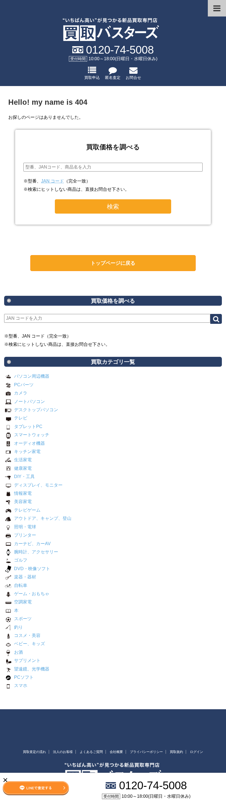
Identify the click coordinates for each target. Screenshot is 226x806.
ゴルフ (20, 560)
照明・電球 (25, 527)
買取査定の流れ (34, 752)
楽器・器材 (25, 577)
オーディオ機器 (29, 443)
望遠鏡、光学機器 (31, 669)
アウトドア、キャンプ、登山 (42, 518)
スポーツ (23, 618)
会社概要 (116, 752)
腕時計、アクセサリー (36, 552)
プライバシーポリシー (146, 752)
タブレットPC (28, 426)
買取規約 (176, 752)
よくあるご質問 (91, 752)
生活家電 (23, 459)
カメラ (20, 393)
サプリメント (27, 660)
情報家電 (23, 493)
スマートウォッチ (31, 434)
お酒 (18, 652)
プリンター (25, 535)
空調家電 (23, 602)
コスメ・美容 (27, 635)
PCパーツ (24, 384)
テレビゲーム (27, 510)
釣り (18, 627)
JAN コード (52, 181)
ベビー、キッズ (29, 643)
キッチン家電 (27, 451)
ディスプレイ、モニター (38, 485)
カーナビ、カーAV (32, 543)
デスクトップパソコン (36, 409)
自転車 (20, 585)
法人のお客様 (63, 752)
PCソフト (24, 677)
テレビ (20, 418)
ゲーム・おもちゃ (31, 593)
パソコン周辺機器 (31, 376)
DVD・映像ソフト (32, 568)
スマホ (20, 685)
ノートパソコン (29, 401)
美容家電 (23, 501)
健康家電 (23, 468)
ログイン (196, 752)
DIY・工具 (24, 476)
